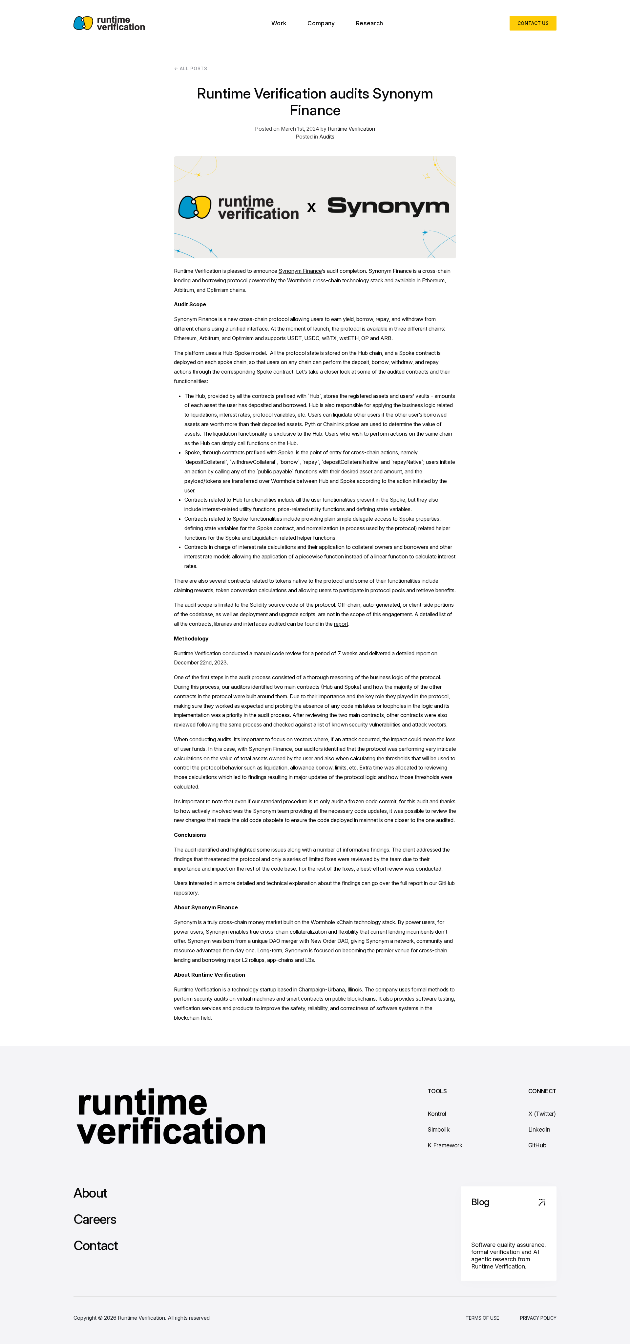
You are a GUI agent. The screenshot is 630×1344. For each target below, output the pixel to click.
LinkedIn (539, 1129)
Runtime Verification (351, 128)
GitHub (537, 1145)
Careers (95, 1219)
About (90, 1193)
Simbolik (439, 1129)
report (341, 623)
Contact (96, 1245)
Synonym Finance (300, 271)
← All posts (190, 68)
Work (278, 23)
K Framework (445, 1145)
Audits (326, 136)
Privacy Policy (538, 1318)
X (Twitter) (542, 1113)
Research (369, 23)
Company (321, 23)
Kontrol (437, 1113)
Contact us (533, 23)
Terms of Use (482, 1318)
